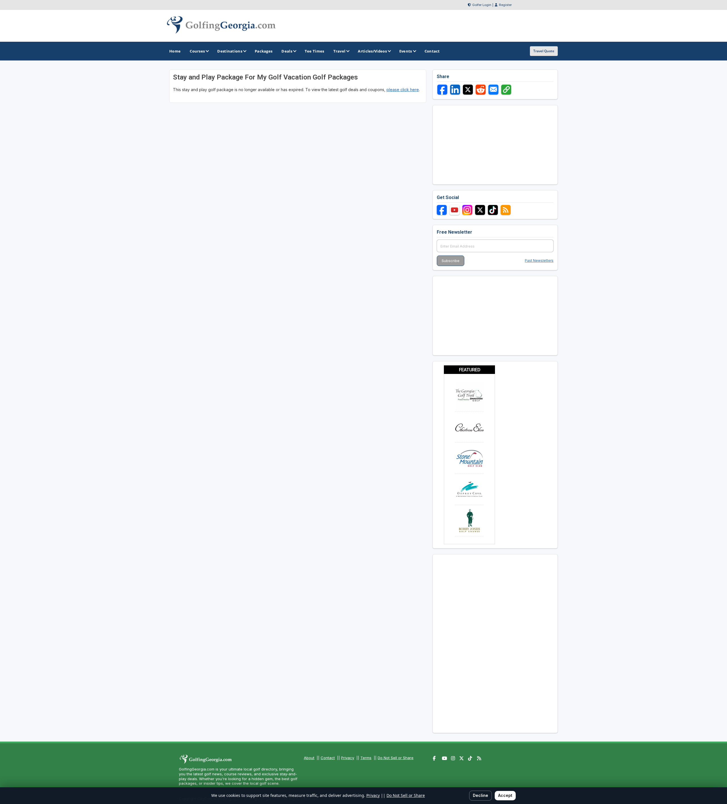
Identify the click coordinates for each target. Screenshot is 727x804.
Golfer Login (481, 5)
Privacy (347, 757)
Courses (197, 51)
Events (405, 51)
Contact (328, 757)
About (309, 757)
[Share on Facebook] (442, 90)
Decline (480, 795)
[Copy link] (506, 90)
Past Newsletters (539, 260)
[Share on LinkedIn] (455, 90)
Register (505, 5)
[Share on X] (468, 90)
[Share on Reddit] (481, 90)
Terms (365, 757)
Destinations (229, 51)
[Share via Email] (493, 90)
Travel (339, 51)
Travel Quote (543, 51)
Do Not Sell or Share (395, 757)
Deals (286, 51)
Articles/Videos (372, 51)
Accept (505, 795)
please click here (403, 89)
